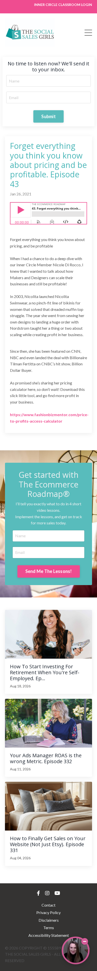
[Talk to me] (76, 950)
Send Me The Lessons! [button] (48, 571)
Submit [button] (48, 116)
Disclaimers (49, 920)
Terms (48, 927)
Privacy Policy (48, 912)
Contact (48, 905)
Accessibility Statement (48, 935)
